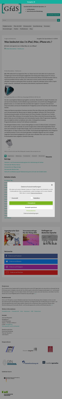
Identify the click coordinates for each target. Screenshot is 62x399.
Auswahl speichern (31, 207)
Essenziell (15, 198)
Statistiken (36, 198)
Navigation (30, 2)
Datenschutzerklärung (36, 193)
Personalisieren (31, 210)
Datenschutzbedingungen (31, 213)
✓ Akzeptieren (31, 203)
